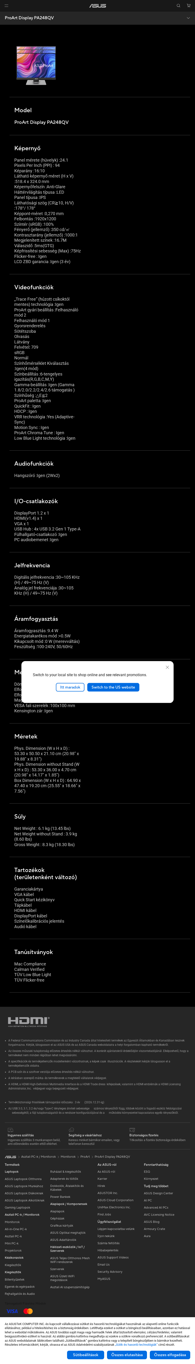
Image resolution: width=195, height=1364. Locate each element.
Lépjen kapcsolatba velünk (116, 1229)
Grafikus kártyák (61, 1226)
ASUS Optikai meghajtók (68, 1233)
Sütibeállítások (85, 1355)
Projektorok (13, 1251)
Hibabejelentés (108, 1250)
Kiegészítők (13, 1265)
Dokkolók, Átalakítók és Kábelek (67, 1188)
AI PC (148, 1200)
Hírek (101, 1186)
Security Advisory (110, 1272)
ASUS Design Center (158, 1193)
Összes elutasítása (127, 1355)
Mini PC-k (12, 1243)
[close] (167, 667)
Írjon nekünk (106, 1236)
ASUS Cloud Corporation (115, 1200)
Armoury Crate (154, 1229)
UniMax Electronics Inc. (114, 1207)
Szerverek (57, 1269)
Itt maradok (70, 687)
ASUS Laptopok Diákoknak (24, 1193)
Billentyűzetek (14, 1280)
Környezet (151, 1179)
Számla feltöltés (109, 1243)
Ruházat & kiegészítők (65, 1172)
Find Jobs (104, 1214)
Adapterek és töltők (64, 1179)
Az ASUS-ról (106, 1172)
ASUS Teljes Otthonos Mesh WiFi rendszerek (70, 1260)
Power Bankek (60, 1197)
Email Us (104, 1265)
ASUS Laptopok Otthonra (23, 1179)
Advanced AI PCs (156, 1208)
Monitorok (12, 1222)
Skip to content (6, 14)
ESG (147, 1172)
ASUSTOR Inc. (108, 1193)
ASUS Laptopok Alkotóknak (24, 1200)
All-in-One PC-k (16, 1229)
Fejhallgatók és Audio (20, 1294)
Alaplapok (57, 1211)
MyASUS (104, 1279)
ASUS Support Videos (113, 1257)
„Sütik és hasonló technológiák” (136, 1344)
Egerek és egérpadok (20, 1287)
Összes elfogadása (170, 1355)
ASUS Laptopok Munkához (24, 1186)
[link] (97, 6)
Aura (147, 1236)
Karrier (102, 1179)
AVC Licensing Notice (159, 1215)
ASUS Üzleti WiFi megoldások (62, 1278)
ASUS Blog (152, 1222)
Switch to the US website (113, 687)
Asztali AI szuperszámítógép (70, 1287)
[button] (6, 6)
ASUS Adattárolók (63, 1240)
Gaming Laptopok (17, 1208)
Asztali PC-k (13, 1236)
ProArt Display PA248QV (29, 18)
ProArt (85, 1157)
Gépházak (57, 1218)
